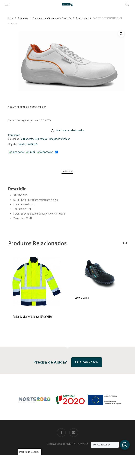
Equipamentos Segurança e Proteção (52, 18)
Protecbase (82, 18)
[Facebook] (16, 152)
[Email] (30, 152)
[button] (7, 4)
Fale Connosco (86, 362)
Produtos (23, 18)
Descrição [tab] (67, 171)
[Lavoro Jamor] (98, 272)
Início (11, 18)
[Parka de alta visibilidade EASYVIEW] (36, 281)
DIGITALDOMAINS (78, 443)
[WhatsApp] (45, 152)
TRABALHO (32, 144)
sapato (21, 144)
